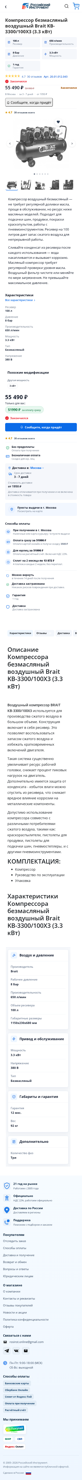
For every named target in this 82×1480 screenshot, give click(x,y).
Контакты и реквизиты (19, 1298)
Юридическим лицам (18, 1276)
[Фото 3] (40, 185)
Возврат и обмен (15, 1262)
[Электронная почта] (25, 1350)
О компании (11, 1291)
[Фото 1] (12, 185)
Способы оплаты (14, 1248)
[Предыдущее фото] (10, 143)
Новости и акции (15, 1312)
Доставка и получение (18, 1255)
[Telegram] (6, 1350)
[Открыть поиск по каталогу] (67, 6)
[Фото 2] (26, 185)
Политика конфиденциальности (26, 1319)
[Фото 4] (54, 185)
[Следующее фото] (72, 143)
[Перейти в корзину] (76, 6)
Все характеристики (19, 300)
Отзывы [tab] (43, 633)
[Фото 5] (68, 185)
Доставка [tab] (64, 633)
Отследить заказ (14, 1241)
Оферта (8, 1326)
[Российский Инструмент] (36, 6)
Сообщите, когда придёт (30, 102)
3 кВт (13, 385)
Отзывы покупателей (18, 1305)
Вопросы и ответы (16, 1269)
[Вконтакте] (16, 1350)
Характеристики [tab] (20, 633)
